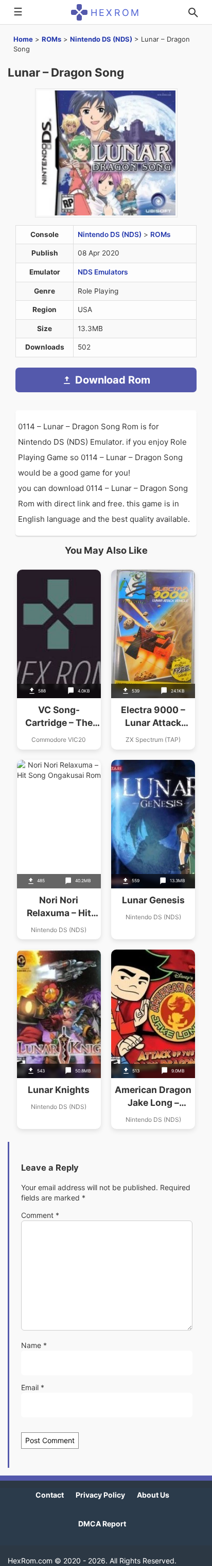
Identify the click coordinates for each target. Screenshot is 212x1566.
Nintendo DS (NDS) (101, 39)
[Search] (193, 12)
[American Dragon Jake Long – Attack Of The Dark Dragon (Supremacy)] (153, 1039)
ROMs (51, 39)
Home (23, 39)
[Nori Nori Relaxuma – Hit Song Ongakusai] (59, 849)
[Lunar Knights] (59, 1039)
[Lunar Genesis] (153, 849)
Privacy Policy (100, 1494)
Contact (50, 1494)
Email (32, 1387)
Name (34, 1345)
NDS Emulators (103, 272)
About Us (153, 1494)
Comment (40, 1215)
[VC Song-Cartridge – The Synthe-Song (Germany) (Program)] (59, 659)
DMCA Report (102, 1523)
